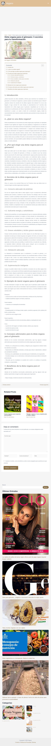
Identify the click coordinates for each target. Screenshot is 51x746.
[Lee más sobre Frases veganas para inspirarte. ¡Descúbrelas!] (12, 403)
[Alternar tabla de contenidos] (41, 65)
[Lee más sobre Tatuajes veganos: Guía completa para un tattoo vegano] (34, 403)
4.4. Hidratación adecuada (14, 80)
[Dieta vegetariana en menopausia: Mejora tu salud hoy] (25, 643)
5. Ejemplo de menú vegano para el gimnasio (16, 85)
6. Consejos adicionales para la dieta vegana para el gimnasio (20, 87)
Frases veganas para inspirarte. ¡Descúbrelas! (12, 414)
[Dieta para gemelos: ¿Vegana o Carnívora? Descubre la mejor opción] (25, 578)
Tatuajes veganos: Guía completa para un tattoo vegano (36, 414)
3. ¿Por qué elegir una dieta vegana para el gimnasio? (18, 71)
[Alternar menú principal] (48, 3)
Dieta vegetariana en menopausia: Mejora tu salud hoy (18, 658)
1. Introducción (10, 67)
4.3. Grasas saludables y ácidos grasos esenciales (19, 78)
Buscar (4, 484)
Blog (34, 706)
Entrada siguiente (45, 384)
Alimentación (36, 713)
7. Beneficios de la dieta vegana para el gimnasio (17, 89)
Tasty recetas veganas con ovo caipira (13, 628)
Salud (5, 417)
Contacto (17, 742)
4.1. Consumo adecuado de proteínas (16, 75)
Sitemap (34, 742)
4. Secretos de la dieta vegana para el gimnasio (17, 73)
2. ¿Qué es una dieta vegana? (13, 69)
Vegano (9, 3)
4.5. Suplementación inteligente (15, 82)
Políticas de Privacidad (25, 742)
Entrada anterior (5, 384)
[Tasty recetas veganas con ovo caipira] (25, 612)
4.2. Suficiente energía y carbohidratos (16, 77)
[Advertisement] (25, 16)
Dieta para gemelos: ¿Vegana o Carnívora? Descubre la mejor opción (22, 597)
